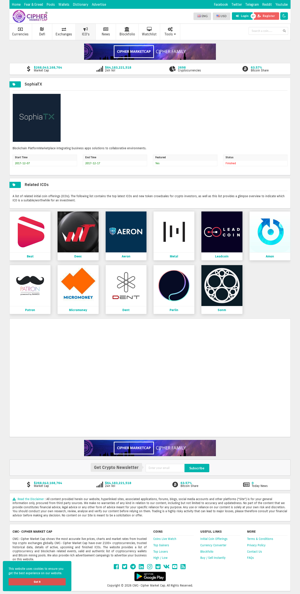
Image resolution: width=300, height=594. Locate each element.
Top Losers (160, 551)
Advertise (99, 4)
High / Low (160, 557)
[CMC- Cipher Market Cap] (30, 16)
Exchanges (64, 34)
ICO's (86, 34)
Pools (51, 4)
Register (268, 16)
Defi (42, 34)
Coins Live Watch (164, 539)
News (106, 34)
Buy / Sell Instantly (213, 557)
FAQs (250, 557)
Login (244, 16)
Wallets (63, 4)
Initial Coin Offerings (214, 539)
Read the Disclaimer (31, 499)
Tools (168, 34)
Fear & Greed (33, 4)
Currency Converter (213, 545)
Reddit (267, 4)
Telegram (252, 4)
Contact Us (254, 551)
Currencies (20, 34)
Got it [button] (37, 581)
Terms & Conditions (260, 539)
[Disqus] (150, 377)
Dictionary (80, 4)
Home (16, 4)
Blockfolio (127, 34)
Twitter (236, 4)
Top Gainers (161, 545)
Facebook (221, 4)
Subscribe (196, 468)
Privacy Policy (256, 545)
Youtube (281, 4)
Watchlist (149, 34)
